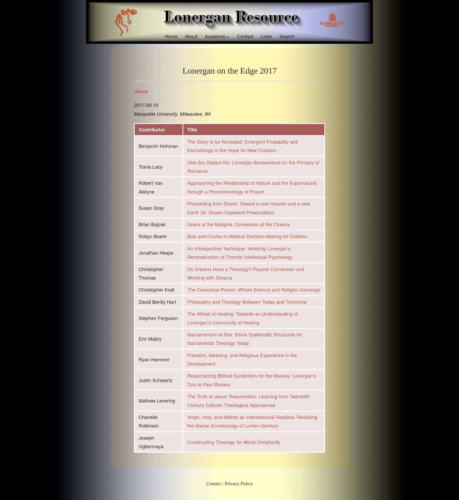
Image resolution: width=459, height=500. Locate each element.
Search (287, 36)
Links (266, 36)
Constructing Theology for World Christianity (233, 441)
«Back (141, 91)
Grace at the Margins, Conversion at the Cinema (238, 224)
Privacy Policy (239, 483)
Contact (245, 36)
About (191, 36)
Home (171, 36)
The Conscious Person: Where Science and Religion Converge (253, 289)
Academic (215, 36)
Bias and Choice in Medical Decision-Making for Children (247, 236)
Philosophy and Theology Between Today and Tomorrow (247, 301)
